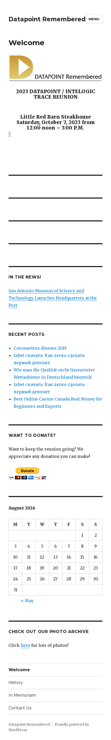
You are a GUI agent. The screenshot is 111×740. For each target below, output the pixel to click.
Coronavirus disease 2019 (40, 348)
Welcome (19, 669)
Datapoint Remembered (47, 19)
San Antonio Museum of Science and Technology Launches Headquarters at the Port (53, 298)
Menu (94, 19)
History (16, 682)
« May (27, 600)
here (25, 645)
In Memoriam (22, 695)
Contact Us (20, 707)
